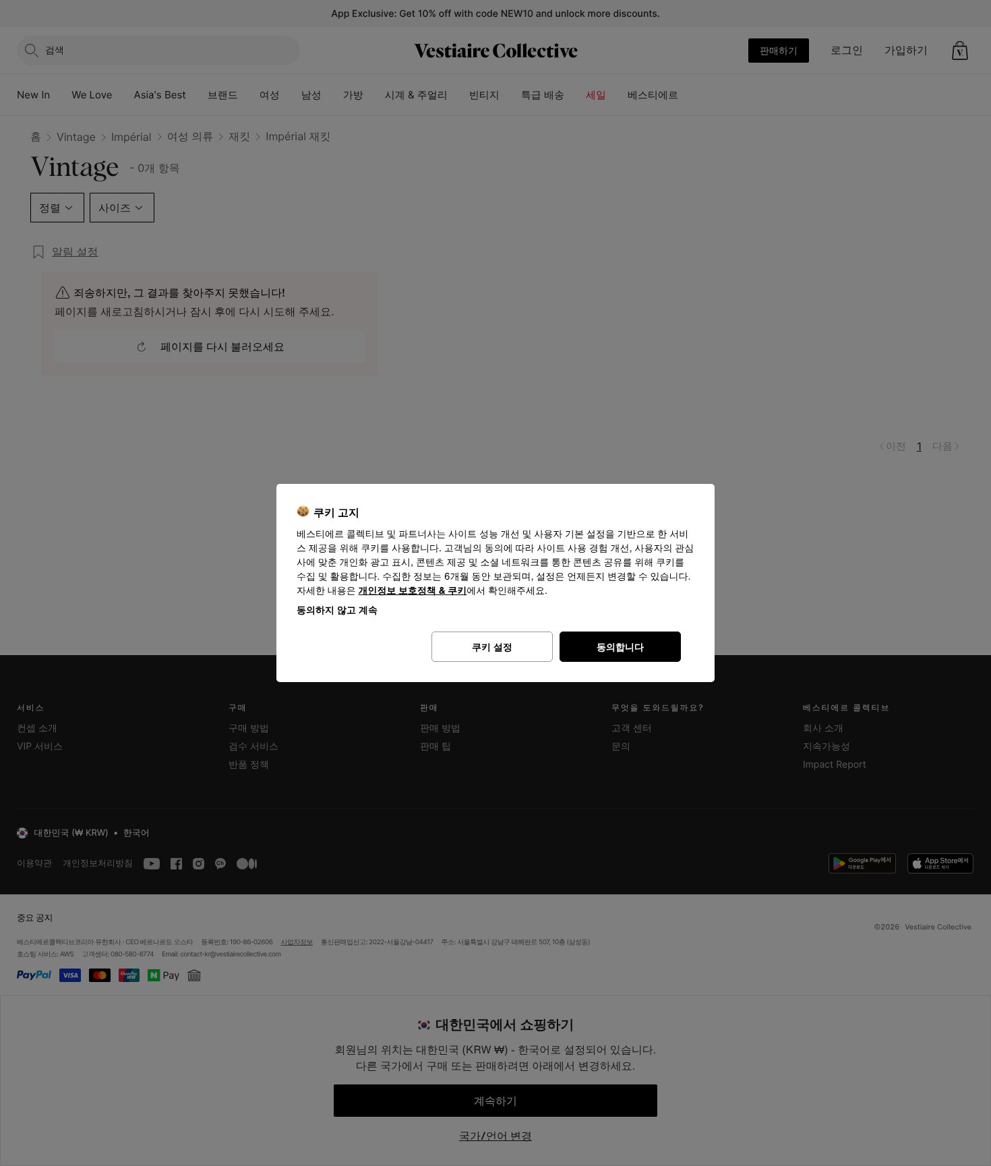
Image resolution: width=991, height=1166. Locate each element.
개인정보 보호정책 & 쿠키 (413, 591)
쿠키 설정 (492, 647)
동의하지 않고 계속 (337, 610)
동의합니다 (620, 647)
